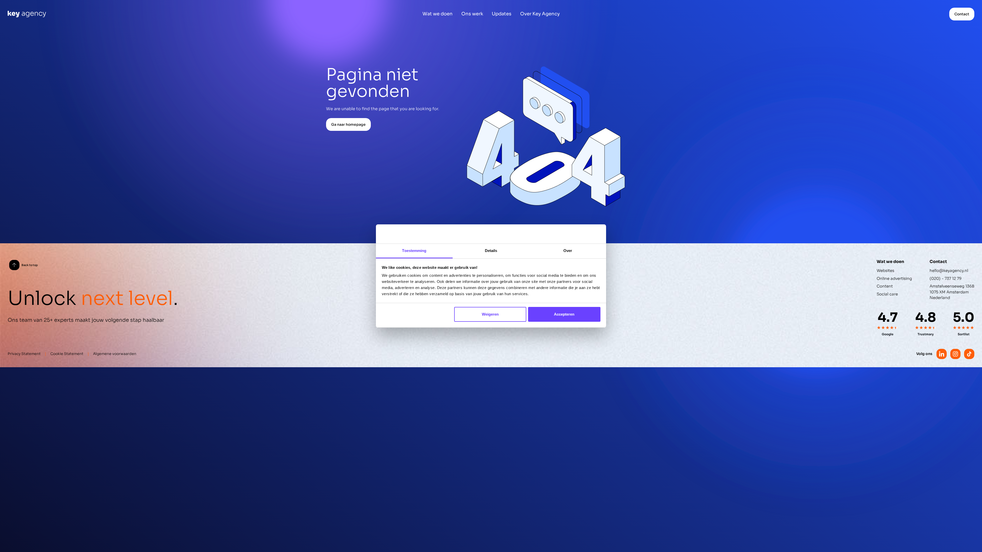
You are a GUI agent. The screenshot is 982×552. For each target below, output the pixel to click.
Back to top (29, 265)
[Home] (27, 14)
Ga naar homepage (348, 124)
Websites (885, 270)
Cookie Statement (66, 353)
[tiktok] (969, 354)
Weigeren (490, 314)
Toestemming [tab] (414, 250)
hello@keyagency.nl (949, 270)
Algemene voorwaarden (114, 353)
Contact (961, 14)
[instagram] (955, 354)
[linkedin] (941, 354)
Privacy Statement (24, 353)
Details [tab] (491, 250)
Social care (887, 294)
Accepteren (564, 314)
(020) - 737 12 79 (946, 278)
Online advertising (894, 278)
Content (885, 286)
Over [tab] (567, 250)
